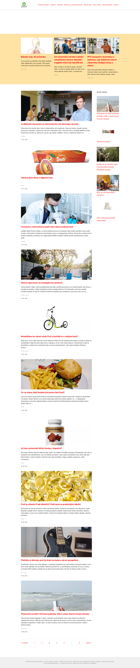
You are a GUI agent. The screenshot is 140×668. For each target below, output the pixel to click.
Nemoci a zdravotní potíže (73, 5)
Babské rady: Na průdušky (33, 57)
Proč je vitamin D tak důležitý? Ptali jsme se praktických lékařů (51, 504)
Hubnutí (52, 5)
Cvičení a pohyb (43, 5)
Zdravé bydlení (107, 5)
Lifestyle (60, 5)
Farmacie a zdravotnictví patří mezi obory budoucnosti (47, 227)
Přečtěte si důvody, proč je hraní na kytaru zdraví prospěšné (49, 560)
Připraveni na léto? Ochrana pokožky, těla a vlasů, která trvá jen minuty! (55, 614)
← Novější (24, 643)
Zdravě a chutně (103, 142)
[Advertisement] (70, 21)
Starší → (89, 643)
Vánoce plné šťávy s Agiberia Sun (37, 178)
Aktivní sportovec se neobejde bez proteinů (41, 283)
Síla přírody (87, 5)
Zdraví (116, 5)
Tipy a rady (97, 5)
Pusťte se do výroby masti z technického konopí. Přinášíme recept (107, 167)
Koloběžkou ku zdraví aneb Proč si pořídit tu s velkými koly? (49, 336)
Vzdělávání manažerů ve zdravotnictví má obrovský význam (49, 124)
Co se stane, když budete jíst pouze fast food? (43, 392)
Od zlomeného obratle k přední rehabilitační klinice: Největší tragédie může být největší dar (69, 60)
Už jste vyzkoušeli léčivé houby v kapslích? (41, 448)
